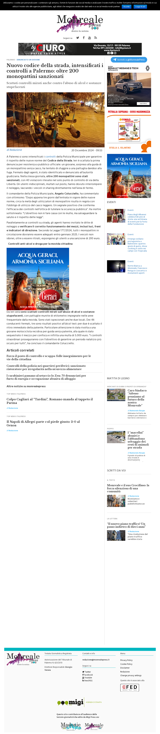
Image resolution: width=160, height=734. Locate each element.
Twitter (87, 672)
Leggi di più (140, 7)
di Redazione (14, 150)
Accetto (126, 7)
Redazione (125, 672)
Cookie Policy (126, 664)
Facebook (88, 675)
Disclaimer (125, 668)
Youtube (88, 678)
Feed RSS (88, 681)
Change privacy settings (130, 676)
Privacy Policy (126, 660)
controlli (50, 157)
